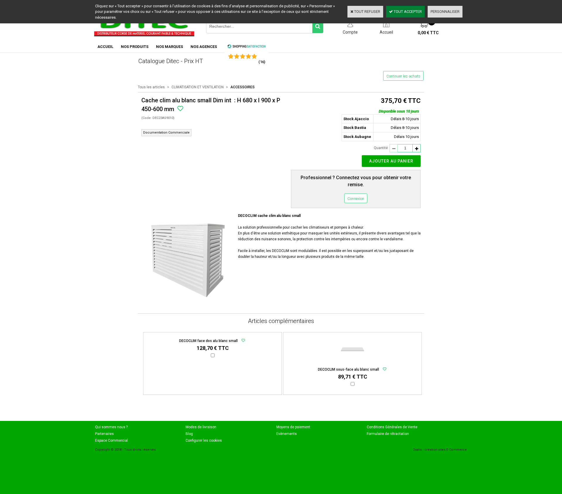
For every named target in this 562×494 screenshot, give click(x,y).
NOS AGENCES (204, 46)
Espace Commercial (111, 440)
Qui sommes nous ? (111, 427)
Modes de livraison (201, 427)
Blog (189, 434)
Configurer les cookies (204, 440)
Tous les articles (151, 87)
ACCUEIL (105, 46)
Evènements (286, 434)
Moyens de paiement (293, 427)
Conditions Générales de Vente (392, 427)
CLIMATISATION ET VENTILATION (198, 87)
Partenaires (104, 434)
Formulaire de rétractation (388, 434)
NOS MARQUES (169, 46)
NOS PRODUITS (134, 46)
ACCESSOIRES (242, 87)
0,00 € (428, 32)
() (261, 62)
